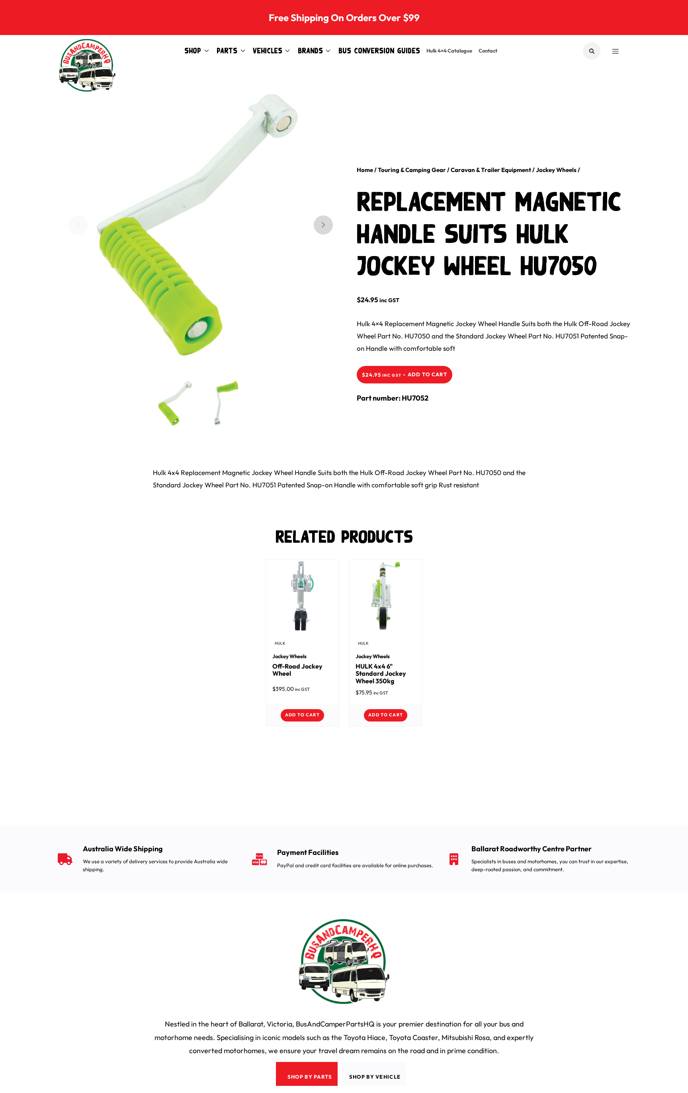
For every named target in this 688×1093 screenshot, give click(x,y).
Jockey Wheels (556, 170)
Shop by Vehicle (375, 1076)
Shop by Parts (309, 1076)
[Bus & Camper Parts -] (87, 51)
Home (365, 170)
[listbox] (194, 231)
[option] (194, 221)
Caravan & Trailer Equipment (491, 170)
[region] (200, 225)
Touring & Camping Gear (412, 170)
